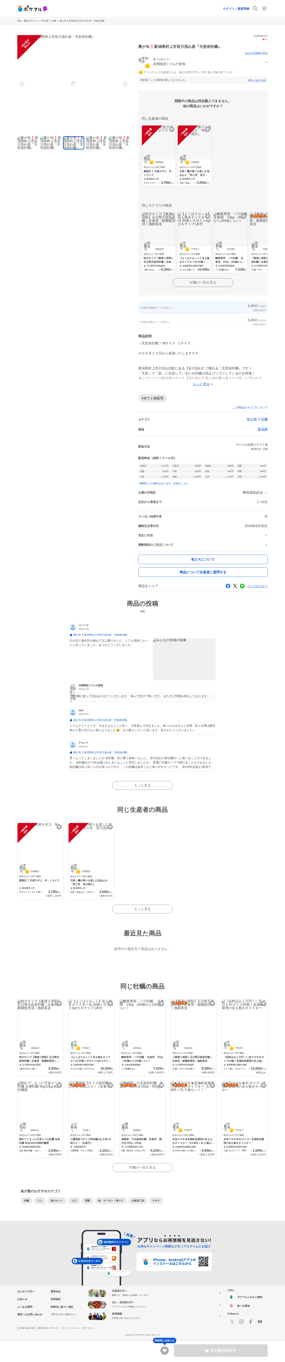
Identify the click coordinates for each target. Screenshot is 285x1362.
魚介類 (45, 21)
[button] (203, 62)
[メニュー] (264, 8)
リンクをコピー (257, 586)
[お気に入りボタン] (171, 129)
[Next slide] (124, 84)
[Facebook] (250, 1321)
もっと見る (142, 785)
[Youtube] (259, 1321)
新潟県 (263, 429)
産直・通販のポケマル (27, 21)
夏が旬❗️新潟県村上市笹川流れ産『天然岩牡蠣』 (83, 21)
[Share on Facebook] (228, 585)
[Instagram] (241, 1321)
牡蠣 (54, 21)
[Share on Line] (242, 585)
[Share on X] (235, 586)
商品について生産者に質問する (203, 572)
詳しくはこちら (257, 80)
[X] (232, 1321)
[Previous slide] (22, 84)
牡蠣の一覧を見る (203, 282)
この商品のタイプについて (250, 407)
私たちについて (203, 559)
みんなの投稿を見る (256, 53)
